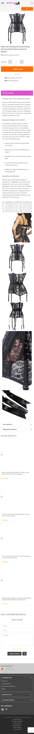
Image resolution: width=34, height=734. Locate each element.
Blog (3, 689)
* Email (4, 630)
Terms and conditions (8, 686)
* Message (5, 635)
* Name (4, 626)
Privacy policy (6, 683)
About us (5, 681)
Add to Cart (18, 69)
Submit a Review (14, 654)
